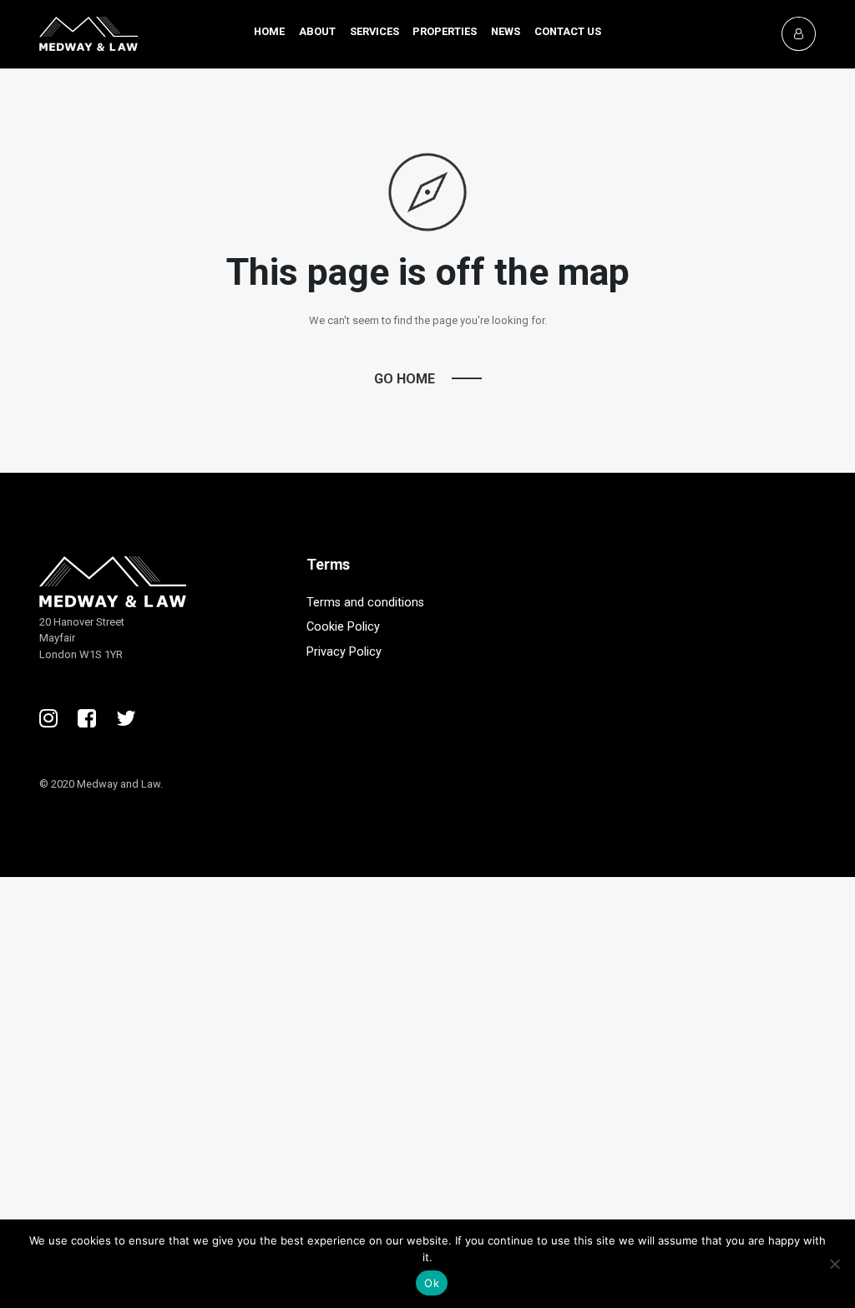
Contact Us (567, 31)
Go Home (404, 379)
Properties (444, 31)
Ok (431, 1283)
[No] (834, 1263)
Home (269, 31)
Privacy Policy (344, 652)
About (317, 31)
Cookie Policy (343, 627)
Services (374, 31)
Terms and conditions (365, 603)
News (505, 31)
